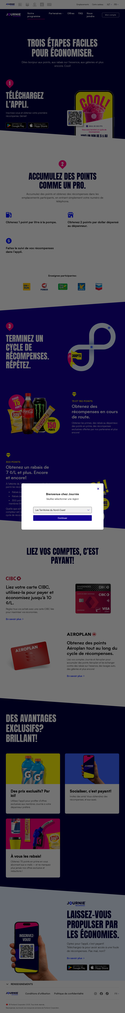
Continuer (62, 518)
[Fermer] (98, 488)
